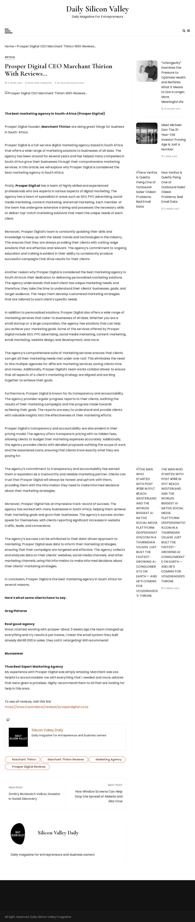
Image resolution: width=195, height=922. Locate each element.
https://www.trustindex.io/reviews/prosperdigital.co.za (46, 707)
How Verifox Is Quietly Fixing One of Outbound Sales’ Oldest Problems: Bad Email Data (173, 187)
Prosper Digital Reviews (28, 767)
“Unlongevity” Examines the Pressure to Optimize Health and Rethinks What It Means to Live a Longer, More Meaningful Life (173, 82)
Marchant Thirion (24, 759)
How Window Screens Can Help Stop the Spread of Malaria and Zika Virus (99, 796)
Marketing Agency (108, 759)
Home (9, 46)
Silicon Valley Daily (72, 83)
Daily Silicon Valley (97, 9)
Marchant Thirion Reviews (66, 759)
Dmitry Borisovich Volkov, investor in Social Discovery (34, 796)
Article (10, 57)
